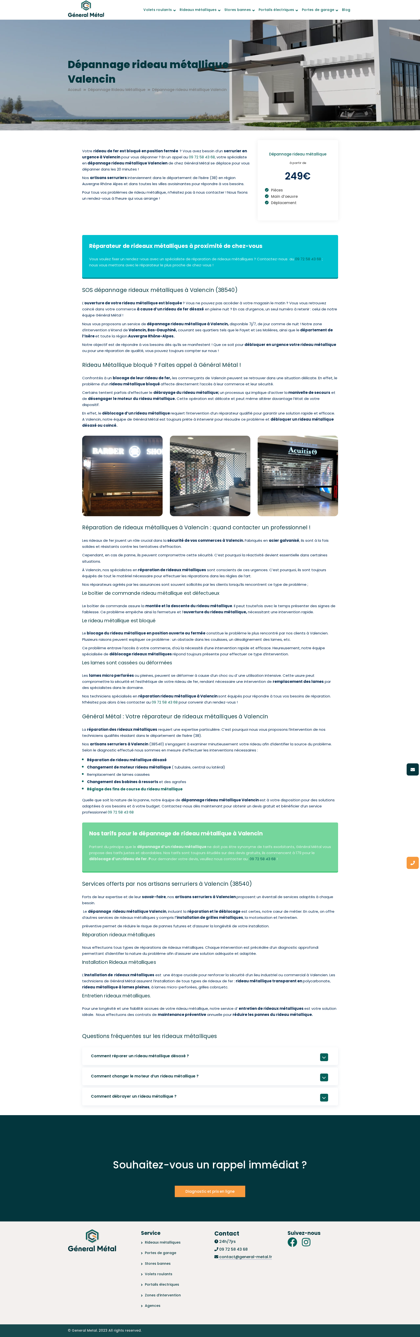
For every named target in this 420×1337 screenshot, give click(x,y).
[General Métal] (86, 9)
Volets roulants (158, 1274)
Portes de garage (160, 1252)
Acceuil (74, 89)
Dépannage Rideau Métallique (116, 89)
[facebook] (292, 1242)
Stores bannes (158, 1263)
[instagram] (306, 1242)
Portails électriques (162, 1284)
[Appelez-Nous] (413, 863)
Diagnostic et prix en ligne (210, 1191)
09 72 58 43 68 (202, 157)
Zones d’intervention (163, 1295)
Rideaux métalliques (163, 1242)
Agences (152, 1305)
